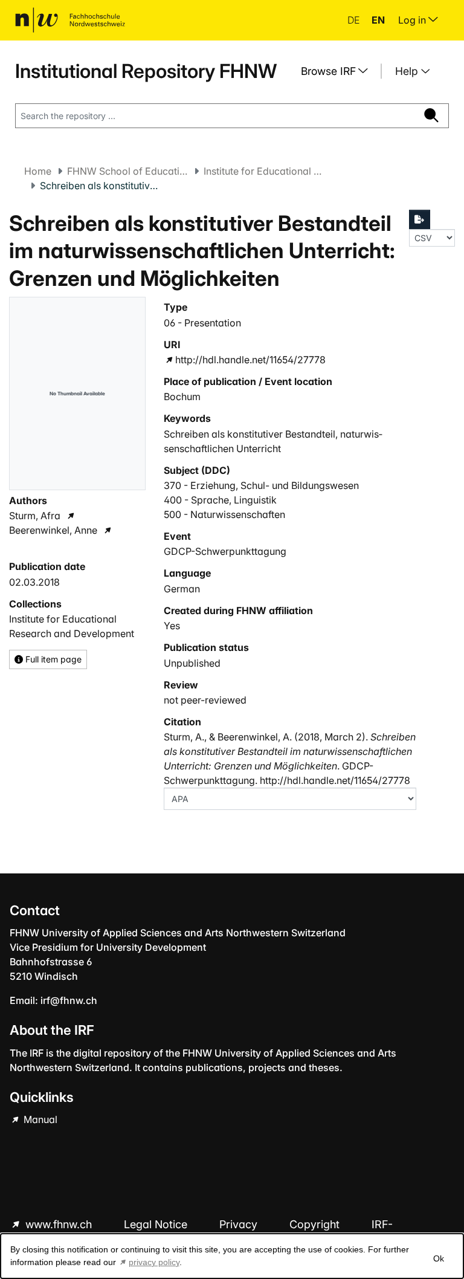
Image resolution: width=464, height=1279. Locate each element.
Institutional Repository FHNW (146, 71)
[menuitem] (339, 71)
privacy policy (154, 1262)
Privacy (239, 1224)
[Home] (70, 20)
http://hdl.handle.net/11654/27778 (250, 360)
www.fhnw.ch (58, 1224)
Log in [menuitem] (413, 20)
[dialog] (232, 1256)
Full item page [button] (52, 659)
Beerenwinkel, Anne (53, 530)
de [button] (354, 20)
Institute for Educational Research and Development (264, 171)
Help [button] (408, 71)
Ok (438, 1258)
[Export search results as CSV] (420, 219)
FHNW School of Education (127, 171)
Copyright (316, 1224)
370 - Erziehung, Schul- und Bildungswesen (261, 485)
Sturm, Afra (34, 516)
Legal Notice (157, 1224)
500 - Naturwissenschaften (224, 514)
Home (37, 171)
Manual (39, 1119)
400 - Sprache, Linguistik (220, 500)
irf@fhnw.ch (68, 1000)
